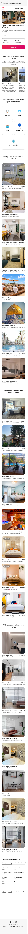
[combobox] (13, 37)
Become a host (19, 8)
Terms (10, 926)
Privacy (5, 926)
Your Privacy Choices (18, 926)
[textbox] (7, 42)
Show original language (15, 3)
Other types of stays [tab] (7, 863)
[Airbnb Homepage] (3, 8)
